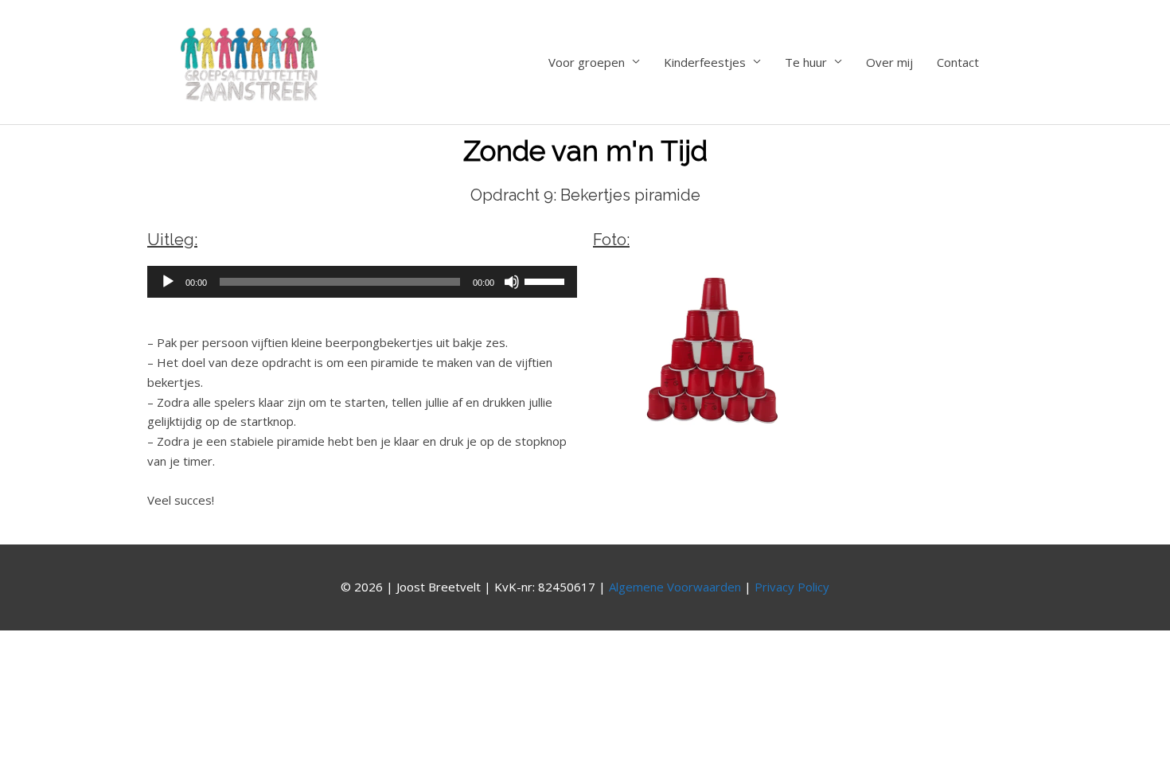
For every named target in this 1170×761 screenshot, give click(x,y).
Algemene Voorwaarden (675, 587)
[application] (362, 282)
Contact (958, 62)
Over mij (889, 62)
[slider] (547, 280)
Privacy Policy (792, 587)
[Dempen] (512, 282)
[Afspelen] (168, 282)
